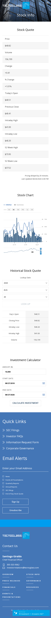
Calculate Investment (25, 403)
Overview (8, 574)
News (8, 476)
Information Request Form (22, 442)
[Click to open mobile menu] (47, 3)
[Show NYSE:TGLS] (8, 204)
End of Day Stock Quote (14, 494)
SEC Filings (12, 430)
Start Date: (7, 378)
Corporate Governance (20, 448)
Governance (33, 581)
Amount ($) (7, 367)
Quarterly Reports (12, 483)
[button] (41, 250)
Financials (9, 587)
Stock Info (33, 574)
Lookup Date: (25, 277)
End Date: (7, 390)
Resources (32, 587)
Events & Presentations (14, 480)
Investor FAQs (14, 436)
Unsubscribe (15, 510)
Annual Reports (11, 487)
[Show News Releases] (19, 204)
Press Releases (11, 581)
